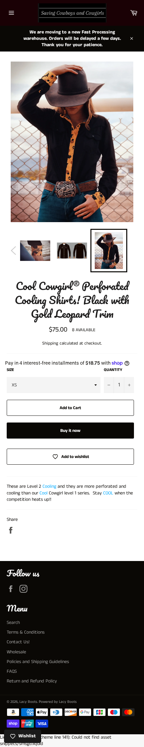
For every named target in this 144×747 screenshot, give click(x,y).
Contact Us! (18, 642)
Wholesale (16, 652)
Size (10, 370)
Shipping (50, 343)
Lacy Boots (28, 702)
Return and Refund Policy (32, 681)
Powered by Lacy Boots (58, 702)
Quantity (113, 370)
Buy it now (70, 431)
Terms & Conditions (26, 632)
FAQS (12, 671)
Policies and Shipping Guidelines (38, 661)
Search (13, 622)
